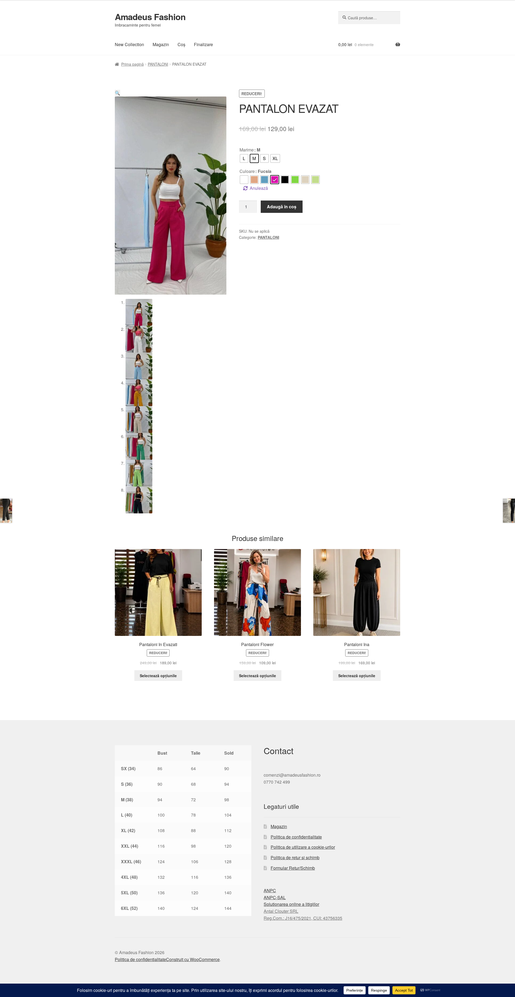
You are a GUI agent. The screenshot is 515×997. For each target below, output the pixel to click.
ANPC (270, 890)
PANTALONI (158, 64)
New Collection (129, 44)
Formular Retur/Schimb (293, 868)
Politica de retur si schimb (295, 857)
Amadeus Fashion (150, 16)
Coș (181, 44)
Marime (247, 150)
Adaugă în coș (281, 206)
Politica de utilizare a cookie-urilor (303, 847)
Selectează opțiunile (158, 675)
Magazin (161, 44)
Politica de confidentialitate (296, 837)
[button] (117, 93)
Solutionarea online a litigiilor (291, 904)
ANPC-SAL (275, 897)
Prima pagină (132, 64)
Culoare (247, 171)
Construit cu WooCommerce (193, 959)
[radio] (244, 158)
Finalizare (203, 44)
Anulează (259, 188)
